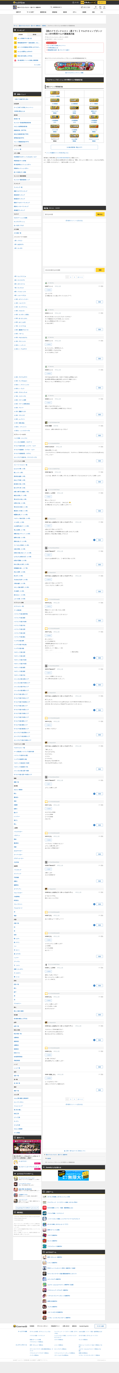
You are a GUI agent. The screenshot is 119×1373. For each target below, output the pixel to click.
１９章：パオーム (19, 333)
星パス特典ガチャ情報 (20, 172)
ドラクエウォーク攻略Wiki (36, 1342)
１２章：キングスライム (20, 307)
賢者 (15, 839)
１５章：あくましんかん (20, 318)
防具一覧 (16, 984)
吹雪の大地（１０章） (20, 503)
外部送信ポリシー (55, 1326)
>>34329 (48, 373)
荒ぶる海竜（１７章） (20, 530)
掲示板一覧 (17, 119)
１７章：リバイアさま (20, 326)
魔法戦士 (16, 843)
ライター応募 (100, 1326)
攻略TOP (18, 12)
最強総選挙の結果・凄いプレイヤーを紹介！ (59, 50)
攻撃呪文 (16, 1045)
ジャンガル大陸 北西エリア (21, 679)
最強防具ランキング (19, 199)
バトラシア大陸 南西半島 (21, 614)
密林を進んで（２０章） (20, 541)
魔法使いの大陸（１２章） (21, 511)
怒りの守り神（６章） (20, 488)
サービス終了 (30, 12)
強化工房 (16, 1113)
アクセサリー (17, 1003)
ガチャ (74, 12)
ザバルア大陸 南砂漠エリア (21, 729)
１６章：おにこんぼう (20, 322)
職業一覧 (16, 782)
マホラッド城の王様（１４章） (22, 518)
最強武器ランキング (19, 195)
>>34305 (48, 940)
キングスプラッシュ (19, 221)
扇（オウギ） (17, 954)
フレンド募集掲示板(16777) (21, 142)
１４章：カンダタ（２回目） (22, 314)
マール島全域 (17, 610)
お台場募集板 (74, 103)
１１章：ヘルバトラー (20, 303)
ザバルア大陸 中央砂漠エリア (22, 702)
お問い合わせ (66, 1326)
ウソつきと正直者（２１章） (22, 545)
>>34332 (48, 344)
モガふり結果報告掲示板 (20, 126)
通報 (101, 286)
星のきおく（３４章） (20, 595)
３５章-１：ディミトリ (20, 427)
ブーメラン (17, 961)
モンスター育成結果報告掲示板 (22, 122)
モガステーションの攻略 (20, 218)
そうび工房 (17, 1125)
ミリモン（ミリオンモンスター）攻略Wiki (89, 1355)
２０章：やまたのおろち (20, 337)
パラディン (17, 835)
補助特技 (16, 1041)
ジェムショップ (18, 1106)
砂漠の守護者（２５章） (20, 560)
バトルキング (17, 870)
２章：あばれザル (19, 244)
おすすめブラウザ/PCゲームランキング (28, 1208)
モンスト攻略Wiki (83, 1339)
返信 (99, 302)
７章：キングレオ (19, 288)
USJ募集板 (55, 103)
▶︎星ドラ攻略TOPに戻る (21, 99)
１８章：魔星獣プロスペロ (21, 330)
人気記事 (20, 34)
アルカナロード (18, 908)
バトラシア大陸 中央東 (20, 621)
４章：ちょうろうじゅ (20, 276)
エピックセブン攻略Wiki (60, 1349)
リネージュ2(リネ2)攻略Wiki (61, 1355)
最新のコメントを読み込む (75, 220)
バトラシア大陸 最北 (19, 637)
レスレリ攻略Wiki (58, 1345)
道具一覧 (16, 1075)
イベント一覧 (17, 149)
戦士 (15, 793)
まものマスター (18, 851)
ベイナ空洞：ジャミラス (20, 438)
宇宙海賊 (16, 877)
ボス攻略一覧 (17, 233)
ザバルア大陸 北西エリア (21, 694)
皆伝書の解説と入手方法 (20, 1018)
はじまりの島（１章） (20, 468)
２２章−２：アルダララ (20, 349)
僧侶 (15, 801)
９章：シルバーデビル (20, 295)
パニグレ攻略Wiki (34, 1355)
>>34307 (48, 869)
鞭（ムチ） (17, 938)
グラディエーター (19, 858)
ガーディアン (17, 889)
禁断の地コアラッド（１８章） (22, 534)
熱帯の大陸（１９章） (20, 537)
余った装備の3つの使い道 (25, 38)
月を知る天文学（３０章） (21, 579)
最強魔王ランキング (19, 210)
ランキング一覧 (18, 187)
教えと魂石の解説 (19, 1011)
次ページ (80, 277)
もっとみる (37, 64)
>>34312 (48, 725)
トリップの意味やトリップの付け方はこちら (57, 153)
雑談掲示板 (43, 12)
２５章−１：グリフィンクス (21, 385)
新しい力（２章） (19, 472)
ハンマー (16, 957)
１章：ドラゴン (18, 240)
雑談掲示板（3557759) (20, 130)
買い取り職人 (17, 1110)
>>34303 (48, 971)
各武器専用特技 (18, 1056)
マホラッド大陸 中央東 (20, 660)
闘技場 (65, 12)
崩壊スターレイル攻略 (35, 1339)
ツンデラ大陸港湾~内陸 (20, 759)
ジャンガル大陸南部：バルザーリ (23, 442)
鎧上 (15, 988)
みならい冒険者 (18, 789)
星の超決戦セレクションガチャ (22, 164)
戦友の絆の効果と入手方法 (25, 56)
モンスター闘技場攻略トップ (22, 180)
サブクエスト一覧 (19, 606)
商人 (15, 824)
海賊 (15, 847)
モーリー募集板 (94, 103)
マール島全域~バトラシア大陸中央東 (24, 751)
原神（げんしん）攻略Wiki (36, 1345)
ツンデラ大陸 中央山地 (20, 644)
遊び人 (16, 820)
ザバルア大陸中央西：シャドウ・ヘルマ (25, 446)
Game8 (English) (84, 1326)
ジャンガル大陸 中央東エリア (22, 683)
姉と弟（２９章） (19, 576)
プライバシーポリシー (42, 1326)
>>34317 (48, 526)
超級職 (84, 12)
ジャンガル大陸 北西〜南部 (21, 770)
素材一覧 (16, 1091)
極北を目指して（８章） (20, 495)
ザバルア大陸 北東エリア (21, 706)
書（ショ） (17, 977)
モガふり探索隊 (18, 1129)
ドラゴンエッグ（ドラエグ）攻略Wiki (39, 1353)
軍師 (15, 915)
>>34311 (48, 784)
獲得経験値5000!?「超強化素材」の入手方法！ (29, 43)
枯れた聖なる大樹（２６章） (22, 564)
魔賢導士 (16, 885)
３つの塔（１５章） (19, 522)
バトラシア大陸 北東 (19, 633)
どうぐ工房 (17, 1117)
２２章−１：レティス (20, 345)
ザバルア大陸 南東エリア (21, 721)
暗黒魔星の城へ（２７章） (21, 568)
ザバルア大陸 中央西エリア (21, 709)
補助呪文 (16, 1049)
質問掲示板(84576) (19, 138)
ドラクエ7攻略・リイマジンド (37, 1335)
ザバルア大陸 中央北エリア (21, 698)
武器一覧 (16, 923)
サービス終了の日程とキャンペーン (57, 45)
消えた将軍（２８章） (20, 572)
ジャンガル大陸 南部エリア (21, 690)
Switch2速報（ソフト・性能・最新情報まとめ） (91, 1331)
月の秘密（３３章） (19, 591)
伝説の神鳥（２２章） (20, 549)
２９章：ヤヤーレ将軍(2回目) (22, 404)
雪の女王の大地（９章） (20, 499)
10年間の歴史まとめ (53, 48)
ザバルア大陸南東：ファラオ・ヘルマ (24, 449)
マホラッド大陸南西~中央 (21, 767)
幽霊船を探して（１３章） (21, 514)
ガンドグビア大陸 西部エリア (22, 732)
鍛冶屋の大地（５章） (20, 484)
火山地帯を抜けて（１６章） (22, 526)
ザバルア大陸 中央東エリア (21, 717)
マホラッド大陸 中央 (19, 675)
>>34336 (48, 290)
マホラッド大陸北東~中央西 (21, 763)
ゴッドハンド (17, 873)
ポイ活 (76, 2)
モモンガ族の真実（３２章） (22, 587)
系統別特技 (17, 1060)
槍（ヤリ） (17, 942)
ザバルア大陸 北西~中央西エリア (23, 774)
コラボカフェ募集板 (55, 96)
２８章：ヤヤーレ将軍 (20, 400)
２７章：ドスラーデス (20, 396)
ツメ (15, 946)
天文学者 (16, 862)
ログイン (102, 2)
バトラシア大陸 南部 (19, 618)
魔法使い (16, 797)
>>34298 (48, 1055)
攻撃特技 (16, 1037)
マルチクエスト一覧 (19, 748)
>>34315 (48, 673)
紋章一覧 (16, 1026)
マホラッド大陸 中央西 (20, 663)
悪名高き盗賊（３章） (20, 476)
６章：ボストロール (19, 284)
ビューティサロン (19, 1102)
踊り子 (16, 812)
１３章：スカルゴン (19, 311)
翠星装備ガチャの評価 (20, 161)
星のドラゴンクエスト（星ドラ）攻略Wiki (56, 1154)
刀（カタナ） (17, 973)
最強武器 (54, 12)
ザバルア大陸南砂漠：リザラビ (22, 453)
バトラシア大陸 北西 (19, 629)
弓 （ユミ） (17, 965)
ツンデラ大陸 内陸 (19, 648)
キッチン (16, 1121)
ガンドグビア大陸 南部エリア (22, 736)
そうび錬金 (17, 1132)
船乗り (16, 809)
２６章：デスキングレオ (20, 392)
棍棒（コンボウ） (19, 969)
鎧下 (15, 992)
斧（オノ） (17, 950)
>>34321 (48, 496)
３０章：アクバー (19, 407)
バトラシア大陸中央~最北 (21, 755)
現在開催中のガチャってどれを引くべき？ (25, 157)
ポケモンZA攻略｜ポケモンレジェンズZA (40, 1331)
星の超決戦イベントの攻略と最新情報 (28, 60)
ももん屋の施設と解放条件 (21, 1098)
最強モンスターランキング (21, 206)
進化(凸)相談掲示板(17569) (21, 134)
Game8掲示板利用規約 (63, 158)
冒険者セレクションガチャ (21, 168)
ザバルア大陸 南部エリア (21, 725)
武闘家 (16, 805)
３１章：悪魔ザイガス (20, 411)
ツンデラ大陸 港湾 (19, 641)
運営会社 (74, 1326)
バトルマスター (18, 831)
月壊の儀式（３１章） (20, 583)
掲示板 (49, 1158)
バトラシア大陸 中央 (19, 625)
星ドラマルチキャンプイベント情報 (74, 73)
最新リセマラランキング (20, 191)
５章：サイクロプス (19, 280)
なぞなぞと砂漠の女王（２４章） (23, 556)
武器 (93, 12)
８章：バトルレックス (20, 291)
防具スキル (17, 1053)
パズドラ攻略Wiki (58, 1339)
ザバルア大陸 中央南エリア (21, 713)
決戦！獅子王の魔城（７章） (22, 491)
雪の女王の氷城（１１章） (21, 507)
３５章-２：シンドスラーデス (22, 430)
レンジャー (17, 816)
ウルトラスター (18, 893)
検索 (100, 270)
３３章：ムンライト (19, 419)
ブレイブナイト (18, 904)
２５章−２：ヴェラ (19, 388)
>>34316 (48, 579)
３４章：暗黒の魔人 (19, 423)
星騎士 (16, 881)
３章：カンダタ (18, 248)
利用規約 (32, 1326)
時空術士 (16, 900)
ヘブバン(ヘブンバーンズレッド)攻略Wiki (64, 1353)
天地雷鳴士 (17, 896)
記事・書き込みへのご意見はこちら (75, 1151)
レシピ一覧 (17, 1068)
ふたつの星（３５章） (20, 599)
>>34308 (48, 635)
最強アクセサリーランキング (22, 202)
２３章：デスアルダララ (20, 377)
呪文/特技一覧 (18, 1034)
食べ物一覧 (17, 1083)
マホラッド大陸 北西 (19, 656)
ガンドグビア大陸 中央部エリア (22, 740)
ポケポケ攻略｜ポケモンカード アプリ (88, 1335)
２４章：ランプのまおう (20, 381)
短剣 (15, 935)
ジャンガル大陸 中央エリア (21, 686)
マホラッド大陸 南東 (19, 671)
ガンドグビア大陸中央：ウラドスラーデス (25, 457)
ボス (102, 12)
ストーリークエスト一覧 (20, 465)
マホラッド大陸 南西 (19, 667)
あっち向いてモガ (19, 225)
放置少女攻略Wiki (83, 1353)
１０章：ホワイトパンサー (21, 299)
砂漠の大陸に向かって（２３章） (23, 553)
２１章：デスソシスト (20, 341)
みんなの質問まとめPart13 (25, 51)
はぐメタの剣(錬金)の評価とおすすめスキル (29, 47)
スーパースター (18, 854)
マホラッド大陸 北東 (19, 652)
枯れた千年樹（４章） (20, 480)
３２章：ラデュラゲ (19, 415)
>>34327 (48, 402)
